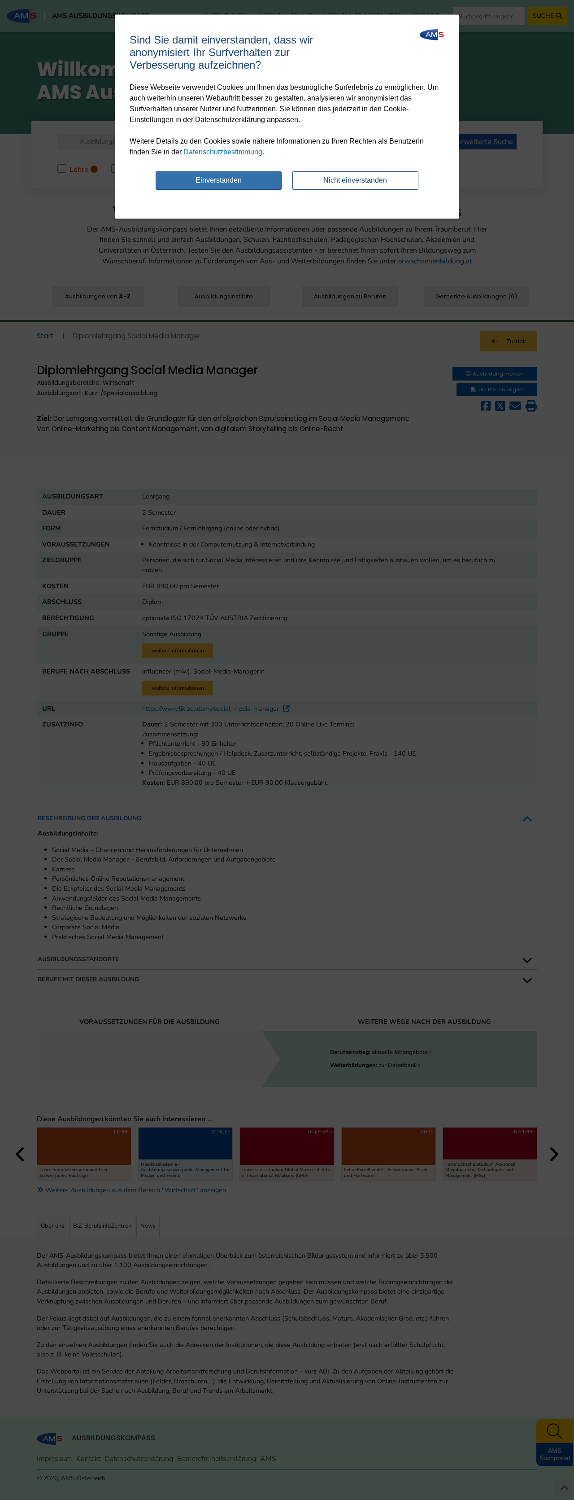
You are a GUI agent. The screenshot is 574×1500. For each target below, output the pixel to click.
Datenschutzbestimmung (222, 152)
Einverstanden (219, 180)
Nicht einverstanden (355, 180)
